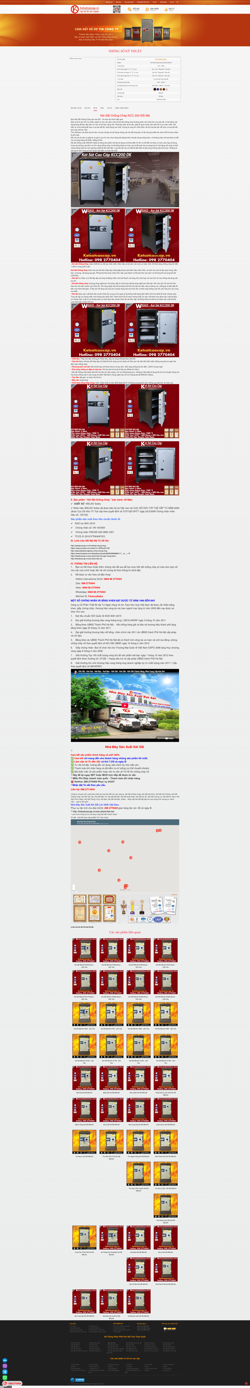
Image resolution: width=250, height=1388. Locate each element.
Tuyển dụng (163, 2)
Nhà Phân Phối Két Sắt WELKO (166, 1284)
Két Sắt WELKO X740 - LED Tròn (111, 1029)
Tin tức (155, 2)
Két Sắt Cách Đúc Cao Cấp (78, 1332)
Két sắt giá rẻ (167, 1345)
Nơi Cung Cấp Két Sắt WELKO (84, 1316)
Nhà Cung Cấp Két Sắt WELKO (139, 1124)
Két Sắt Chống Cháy (76, 1330)
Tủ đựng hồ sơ (93, 1368)
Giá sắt (73, 1366)
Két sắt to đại (75, 1347)
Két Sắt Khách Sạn (95, 1328)
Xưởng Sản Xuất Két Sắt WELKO (138, 1316)
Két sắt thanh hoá (168, 1343)
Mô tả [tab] (95, 108)
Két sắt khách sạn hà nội (133, 1343)
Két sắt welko (130, 1345)
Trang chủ (109, 2)
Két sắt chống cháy (169, 1347)
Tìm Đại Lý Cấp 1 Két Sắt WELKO (166, 1188)
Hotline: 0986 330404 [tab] (121, 108)
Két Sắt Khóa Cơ (131, 1349)
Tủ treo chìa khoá (168, 1364)
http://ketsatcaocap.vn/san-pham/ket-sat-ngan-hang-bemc (93, 556)
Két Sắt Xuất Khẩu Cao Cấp (122, 1330)
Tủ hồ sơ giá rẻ (112, 1368)
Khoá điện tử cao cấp (169, 1351)
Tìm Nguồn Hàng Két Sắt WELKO (138, 1156)
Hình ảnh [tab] (87, 108)
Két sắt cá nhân (131, 1347)
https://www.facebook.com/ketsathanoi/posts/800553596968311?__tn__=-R (100, 553)
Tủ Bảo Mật (117, 1332)
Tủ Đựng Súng (94, 1326)
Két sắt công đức (94, 1349)
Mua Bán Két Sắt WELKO (138, 1252)
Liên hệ (172, 2)
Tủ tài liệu (129, 1364)
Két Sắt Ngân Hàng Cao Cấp (98, 1332)
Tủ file (146, 1366)
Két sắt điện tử (75, 1345)
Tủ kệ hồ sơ (166, 1370)
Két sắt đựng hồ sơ (95, 1351)
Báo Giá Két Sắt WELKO (84, 1093)
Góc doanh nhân (129, 2)
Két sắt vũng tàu (150, 1343)
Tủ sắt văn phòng (113, 1364)
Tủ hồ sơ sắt (148, 1364)
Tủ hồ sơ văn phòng (132, 1368)
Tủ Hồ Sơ (73, 1326)
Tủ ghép (110, 1366)
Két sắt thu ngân (76, 1349)
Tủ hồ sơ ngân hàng (151, 1368)
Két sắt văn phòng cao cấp (79, 1351)
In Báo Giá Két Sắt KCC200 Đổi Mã (82, 927)
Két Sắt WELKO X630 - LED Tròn (84, 1029)
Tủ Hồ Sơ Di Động (113, 1370)
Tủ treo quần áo (94, 1366)
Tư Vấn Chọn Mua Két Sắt (116, 1349)
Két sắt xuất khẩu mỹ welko (122, 1326)
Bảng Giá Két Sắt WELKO (111, 1093)
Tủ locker (129, 1366)
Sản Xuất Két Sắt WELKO (111, 1124)
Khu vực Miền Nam (144, 1330)
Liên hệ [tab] (109, 108)
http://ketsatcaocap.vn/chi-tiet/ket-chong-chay (88, 545)
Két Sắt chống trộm (132, 1351)
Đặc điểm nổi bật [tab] (76, 108)
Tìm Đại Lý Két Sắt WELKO (84, 1156)
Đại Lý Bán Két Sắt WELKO (138, 1093)
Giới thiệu (118, 2)
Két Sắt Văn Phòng (119, 1328)
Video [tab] (102, 108)
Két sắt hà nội (93, 1345)
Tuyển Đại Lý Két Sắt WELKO (165, 1124)
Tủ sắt (165, 1366)
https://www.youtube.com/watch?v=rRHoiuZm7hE (90, 548)
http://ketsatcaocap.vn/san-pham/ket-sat (86, 558)
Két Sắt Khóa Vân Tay (151, 1349)
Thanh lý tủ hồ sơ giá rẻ (78, 1370)
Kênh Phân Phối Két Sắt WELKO (165, 1156)
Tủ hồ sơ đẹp (75, 1364)
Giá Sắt (147, 1370)
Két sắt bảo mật (113, 1347)
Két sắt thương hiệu (151, 1347)
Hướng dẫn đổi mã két (143, 2)
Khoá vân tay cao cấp (151, 1351)
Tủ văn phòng (167, 1368)
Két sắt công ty (94, 1347)
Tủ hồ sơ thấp (93, 1364)
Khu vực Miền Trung (144, 1328)
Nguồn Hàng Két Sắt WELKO (84, 1124)
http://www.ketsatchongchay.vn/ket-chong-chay (89, 550)
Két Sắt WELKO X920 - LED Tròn (165, 1029)
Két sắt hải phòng (94, 1343)
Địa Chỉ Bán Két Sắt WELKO (138, 1284)
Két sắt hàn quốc (150, 1345)
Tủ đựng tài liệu (76, 1368)
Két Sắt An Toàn (75, 1328)
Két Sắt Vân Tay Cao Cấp (97, 1330)
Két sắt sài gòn (75, 1343)
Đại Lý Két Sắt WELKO (165, 1252)
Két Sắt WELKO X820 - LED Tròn (138, 1029)
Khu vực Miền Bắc (143, 1326)
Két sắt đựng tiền (113, 1345)
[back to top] (246, 1383)
